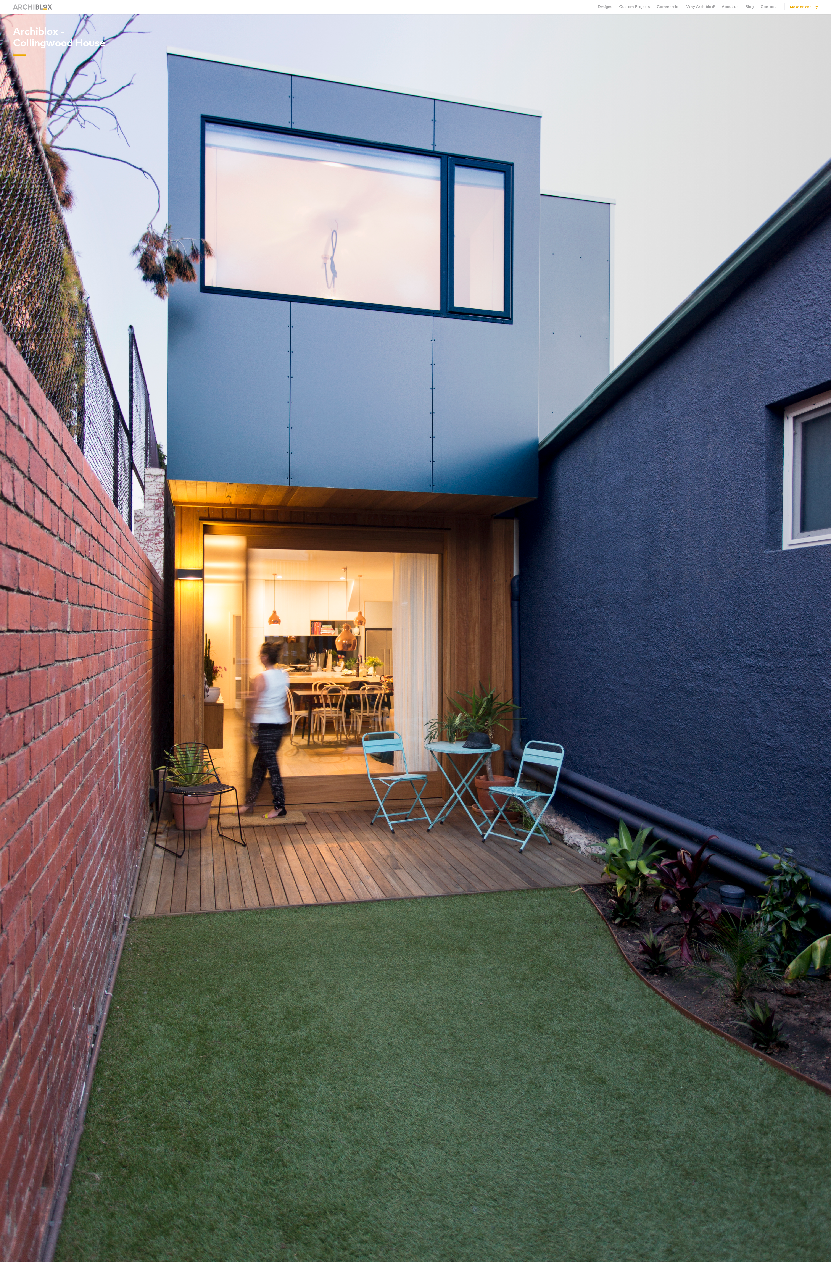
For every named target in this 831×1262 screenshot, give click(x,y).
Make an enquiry (804, 7)
